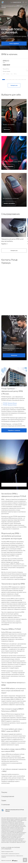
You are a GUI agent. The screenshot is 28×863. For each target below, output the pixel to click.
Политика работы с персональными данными (10, 853)
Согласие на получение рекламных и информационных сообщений (12, 856)
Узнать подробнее (14, 43)
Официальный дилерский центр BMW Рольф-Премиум (12, 6)
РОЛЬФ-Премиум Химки (10, 405)
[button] (4, 232)
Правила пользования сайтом (7, 851)
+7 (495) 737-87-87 (16, 2)
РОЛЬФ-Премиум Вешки (10, 403)
